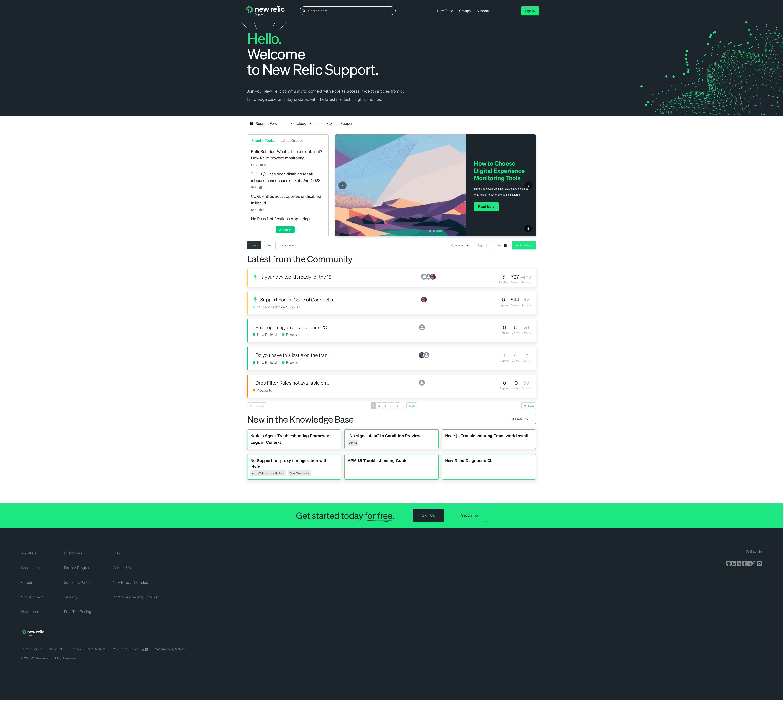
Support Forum (268, 123)
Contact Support (340, 123)
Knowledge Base (303, 123)
